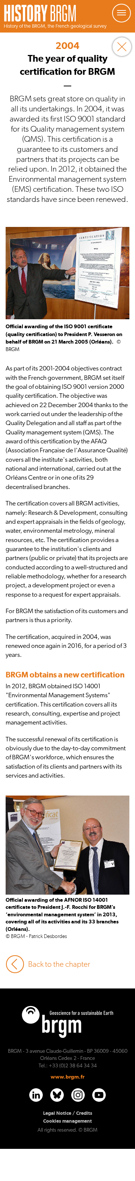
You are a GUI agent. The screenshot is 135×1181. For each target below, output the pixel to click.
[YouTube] (99, 1095)
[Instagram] (78, 1095)
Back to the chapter (59, 964)
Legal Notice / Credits (67, 1113)
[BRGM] (40, 17)
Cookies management (67, 1121)
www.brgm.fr (67, 1077)
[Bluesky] (57, 1095)
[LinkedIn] (36, 1095)
